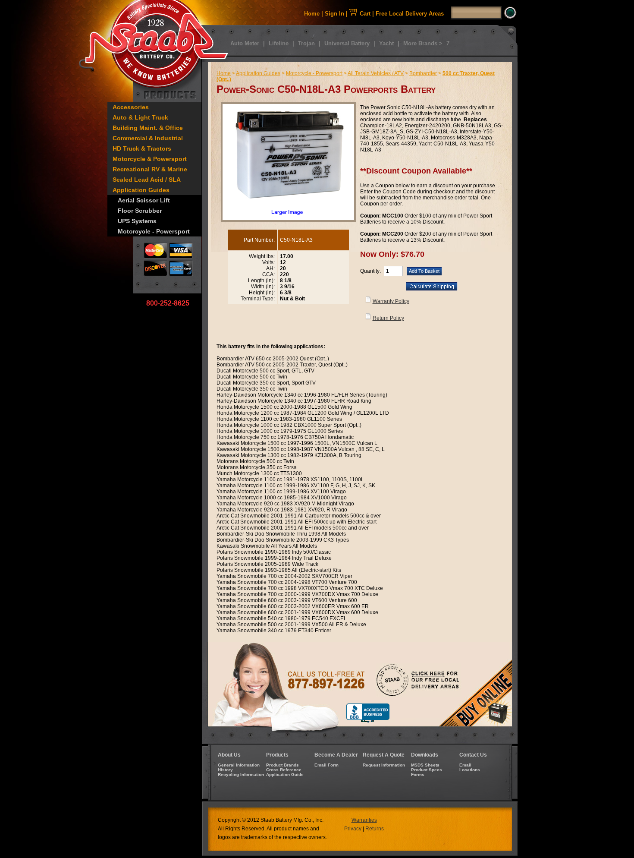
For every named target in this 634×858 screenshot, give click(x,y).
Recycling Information (241, 774)
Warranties (364, 820)
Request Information (384, 765)
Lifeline (279, 43)
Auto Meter (244, 43)
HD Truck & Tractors (142, 148)
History (225, 769)
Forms (417, 774)
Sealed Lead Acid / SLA (147, 179)
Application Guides (141, 189)
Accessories (131, 107)
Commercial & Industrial (148, 138)
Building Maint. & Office (148, 127)
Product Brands (282, 765)
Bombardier (423, 73)
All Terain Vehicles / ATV (376, 73)
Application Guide (285, 774)
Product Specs (426, 769)
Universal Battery (347, 43)
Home (312, 13)
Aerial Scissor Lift (144, 200)
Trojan (306, 43)
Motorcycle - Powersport (154, 231)
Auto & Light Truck (140, 117)
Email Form (326, 765)
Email (465, 765)
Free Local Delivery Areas (410, 13)
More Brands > (423, 43)
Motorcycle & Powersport (150, 158)
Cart (364, 13)
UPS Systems (137, 221)
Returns (374, 829)
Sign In (334, 13)
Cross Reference (283, 769)
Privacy (353, 829)
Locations (469, 769)
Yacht (386, 43)
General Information (239, 765)
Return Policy (388, 318)
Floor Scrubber (140, 210)
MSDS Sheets (425, 765)
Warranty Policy (391, 301)
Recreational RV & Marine (150, 169)
